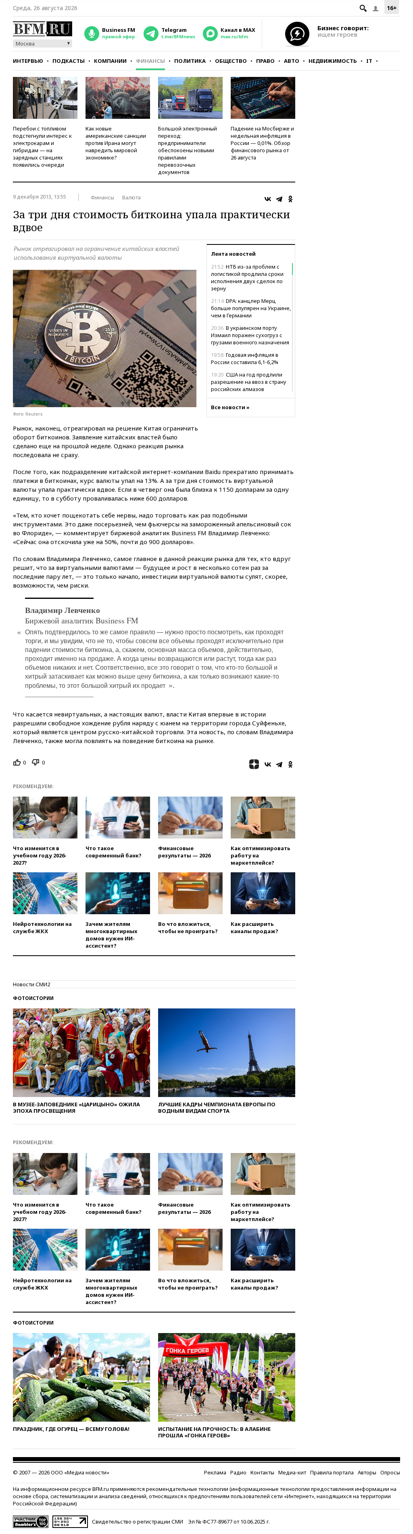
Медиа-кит (292, 1472)
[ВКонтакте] (268, 199)
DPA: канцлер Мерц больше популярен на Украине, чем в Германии (251, 308)
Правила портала (332, 1472)
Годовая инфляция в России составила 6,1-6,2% (244, 358)
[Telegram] (279, 199)
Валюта (131, 197)
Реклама (215, 1472)
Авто (291, 60)
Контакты (262, 1472)
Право (265, 60)
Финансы (150, 60)
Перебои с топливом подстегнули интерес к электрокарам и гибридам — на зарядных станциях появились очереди (42, 146)
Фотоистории (33, 998)
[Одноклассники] (290, 199)
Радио (238, 1472)
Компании (110, 60)
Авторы (367, 1472)
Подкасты (68, 60)
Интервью (28, 60)
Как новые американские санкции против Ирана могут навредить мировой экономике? (116, 143)
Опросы (390, 1472)
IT (369, 60)
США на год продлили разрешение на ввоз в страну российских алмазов (248, 382)
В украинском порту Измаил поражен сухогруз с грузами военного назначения (250, 335)
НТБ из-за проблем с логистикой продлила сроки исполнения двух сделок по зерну (247, 277)
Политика (190, 60)
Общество (231, 60)
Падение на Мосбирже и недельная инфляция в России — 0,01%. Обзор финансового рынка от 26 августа (262, 143)
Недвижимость (333, 60)
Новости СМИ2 (31, 984)
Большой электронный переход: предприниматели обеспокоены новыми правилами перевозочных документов (187, 150)
